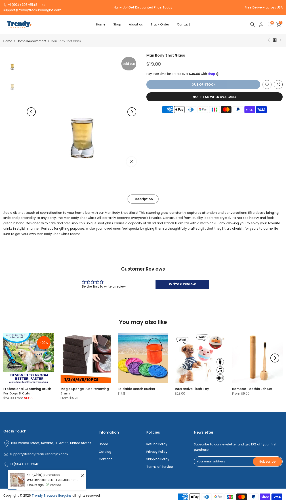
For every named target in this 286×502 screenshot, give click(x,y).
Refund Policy (156, 444)
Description (143, 199)
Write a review (182, 284)
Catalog (105, 451)
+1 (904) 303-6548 (22, 4)
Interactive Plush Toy (192, 389)
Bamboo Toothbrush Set (252, 389)
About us (136, 24)
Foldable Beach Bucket (136, 389)
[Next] (131, 111)
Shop (117, 24)
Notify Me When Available (214, 96)
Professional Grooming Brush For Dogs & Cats (27, 391)
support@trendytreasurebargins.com (32, 10)
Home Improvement (31, 41)
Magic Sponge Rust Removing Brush (85, 391)
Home (100, 24)
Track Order (160, 24)
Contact (183, 24)
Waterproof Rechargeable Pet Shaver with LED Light (53, 492)
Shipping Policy (157, 459)
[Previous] (31, 111)
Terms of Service (159, 466)
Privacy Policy (156, 451)
